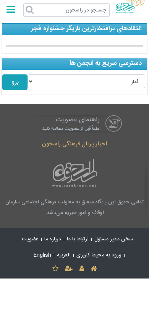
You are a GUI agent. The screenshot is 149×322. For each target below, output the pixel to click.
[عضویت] (69, 269)
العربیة (64, 255)
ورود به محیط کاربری (98, 255)
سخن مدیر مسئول (113, 239)
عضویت (30, 239)
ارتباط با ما (78, 239)
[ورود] (81, 269)
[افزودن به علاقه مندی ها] (55, 269)
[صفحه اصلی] (93, 269)
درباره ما (52, 239)
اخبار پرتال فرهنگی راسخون (74, 144)
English (42, 255)
